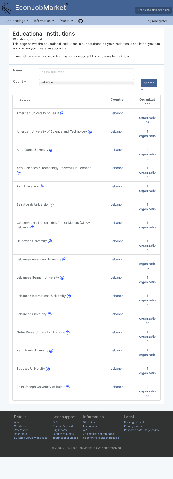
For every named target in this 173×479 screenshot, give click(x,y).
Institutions (90, 426)
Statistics (89, 422)
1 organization (147, 135)
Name (17, 70)
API (85, 430)
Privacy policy (133, 426)
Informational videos (65, 437)
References (21, 430)
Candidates (21, 426)
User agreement (134, 422)
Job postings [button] (16, 21)
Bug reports (59, 430)
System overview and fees (30, 437)
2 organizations (147, 154)
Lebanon (117, 113)
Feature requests (63, 433)
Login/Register (156, 21)
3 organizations (147, 117)
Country (19, 81)
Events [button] (64, 21)
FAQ (55, 422)
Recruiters (20, 433)
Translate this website (154, 10)
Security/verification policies (101, 437)
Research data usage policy (141, 430)
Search (149, 83)
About (17, 422)
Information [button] (43, 21)
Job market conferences (98, 433)
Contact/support (62, 426)
